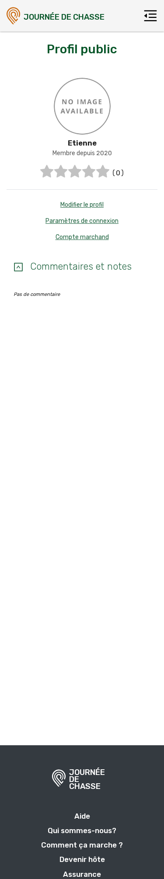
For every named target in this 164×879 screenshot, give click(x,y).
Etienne (82, 143)
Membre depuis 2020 (82, 153)
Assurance (82, 874)
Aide (82, 816)
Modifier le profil (82, 204)
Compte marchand (82, 237)
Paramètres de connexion (82, 221)
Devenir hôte (82, 859)
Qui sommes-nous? (82, 830)
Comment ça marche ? (82, 845)
